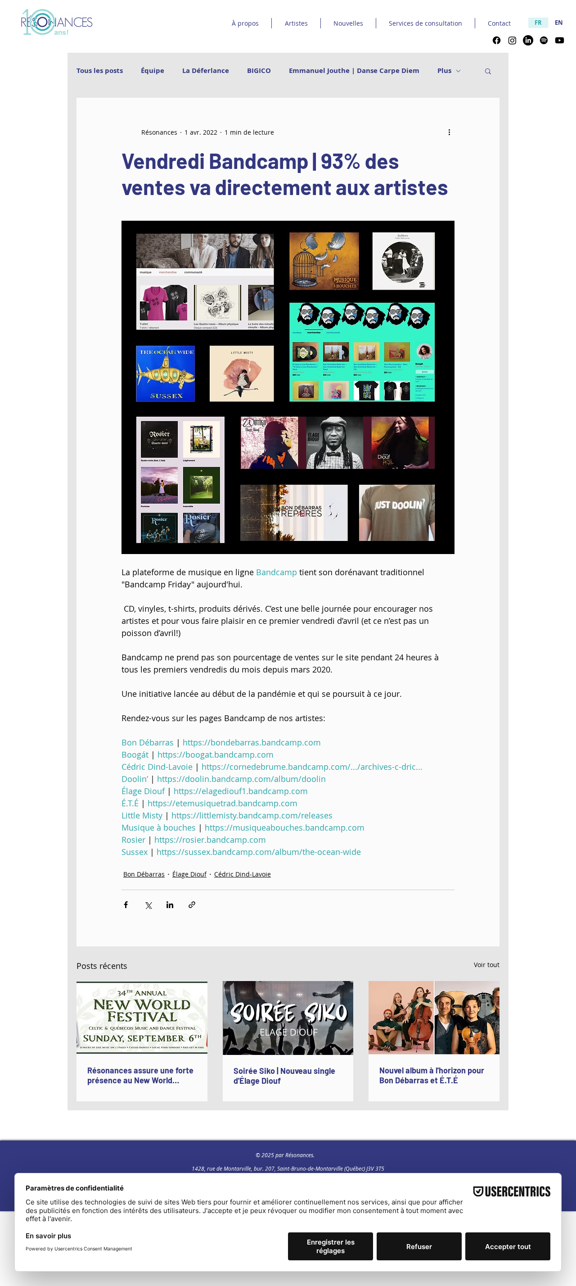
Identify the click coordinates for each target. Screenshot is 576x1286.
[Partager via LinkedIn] (170, 904)
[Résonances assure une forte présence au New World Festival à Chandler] (141, 1017)
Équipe (152, 71)
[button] (488, 70)
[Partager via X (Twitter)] (148, 904)
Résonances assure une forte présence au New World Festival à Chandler (140, 1075)
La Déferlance (205, 71)
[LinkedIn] (528, 40)
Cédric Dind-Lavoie (242, 874)
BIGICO (259, 71)
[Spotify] (544, 40)
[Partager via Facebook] (126, 904)
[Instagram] (512, 40)
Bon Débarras (144, 874)
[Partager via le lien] (192, 904)
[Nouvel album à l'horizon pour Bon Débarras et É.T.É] (434, 1017)
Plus (444, 71)
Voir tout (487, 964)
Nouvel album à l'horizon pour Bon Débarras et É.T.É (431, 1075)
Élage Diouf (189, 874)
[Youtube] (559, 40)
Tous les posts (99, 71)
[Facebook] (496, 40)
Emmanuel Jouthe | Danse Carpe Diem (354, 71)
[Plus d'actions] (449, 132)
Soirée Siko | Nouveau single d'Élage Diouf (284, 1076)
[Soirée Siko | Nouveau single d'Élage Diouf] (288, 1018)
